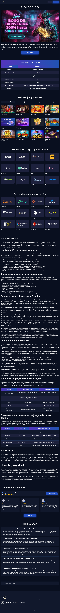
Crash (36, 102)
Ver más (30, 515)
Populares (7, 102)
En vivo (21, 102)
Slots (51, 102)
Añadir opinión (52, 493)
